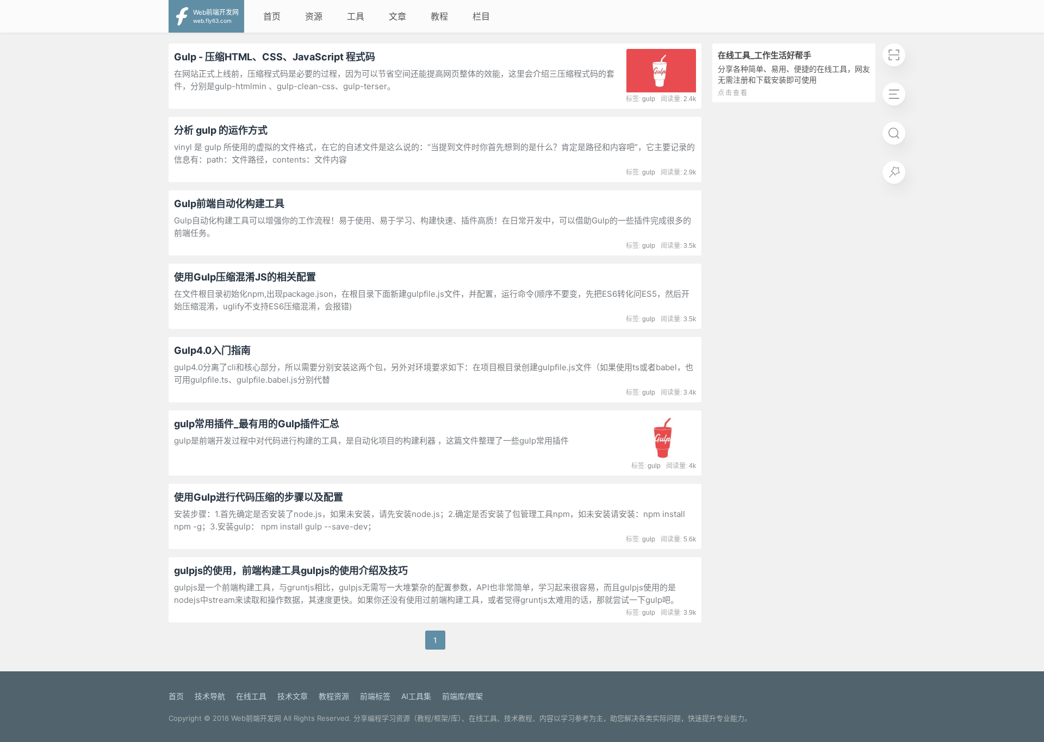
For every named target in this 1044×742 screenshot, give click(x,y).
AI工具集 (416, 696)
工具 (355, 16)
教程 (439, 16)
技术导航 (210, 696)
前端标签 (375, 696)
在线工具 (251, 696)
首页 (272, 16)
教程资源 (334, 696)
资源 (313, 16)
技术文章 (292, 696)
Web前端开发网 (256, 718)
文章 (397, 16)
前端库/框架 (462, 696)
